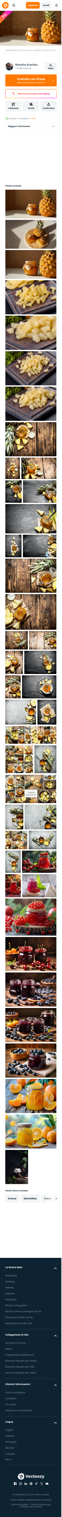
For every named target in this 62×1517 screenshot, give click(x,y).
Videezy (9, 1510)
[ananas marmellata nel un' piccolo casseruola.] (20, 805)
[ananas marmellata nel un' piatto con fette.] (22, 780)
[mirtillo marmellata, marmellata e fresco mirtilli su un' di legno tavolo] (30, 1212)
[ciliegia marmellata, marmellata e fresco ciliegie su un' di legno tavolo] (30, 1177)
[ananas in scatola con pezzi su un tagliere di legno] (30, 296)
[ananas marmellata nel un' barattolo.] (13, 513)
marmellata (30, 1421)
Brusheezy (11, 1498)
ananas (12, 1421)
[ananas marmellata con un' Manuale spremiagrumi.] (16, 908)
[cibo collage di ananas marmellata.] (30, 855)
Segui (51, 68)
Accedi (46, 5)
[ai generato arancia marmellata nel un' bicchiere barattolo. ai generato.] (30, 1319)
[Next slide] (49, 1421)
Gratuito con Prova (31, 80)
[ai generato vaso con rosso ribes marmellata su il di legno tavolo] (30, 1140)
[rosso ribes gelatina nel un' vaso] (22, 1108)
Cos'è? (33, 118)
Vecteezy (10, 1504)
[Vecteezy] (5, 5)
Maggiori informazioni (19, 125)
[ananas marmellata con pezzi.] (30, 438)
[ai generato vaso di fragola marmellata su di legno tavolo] (13, 1084)
